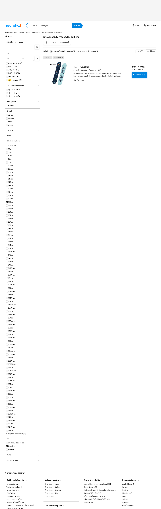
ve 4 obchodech (137, 69)
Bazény (125, 490)
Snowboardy (58, 33)
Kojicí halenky (11, 493)
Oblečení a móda (128, 505)
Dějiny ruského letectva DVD (94, 496)
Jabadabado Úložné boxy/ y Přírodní (97, 499)
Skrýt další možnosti (15, 434)
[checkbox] (7, 63)
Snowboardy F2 (50, 496)
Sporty (28, 33)
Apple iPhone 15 (128, 484)
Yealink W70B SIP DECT (92, 493)
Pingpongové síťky (13, 496)
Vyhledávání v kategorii (15, 42)
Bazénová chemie (12, 484)
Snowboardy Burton (52, 487)
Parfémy (125, 487)
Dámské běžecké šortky (15, 502)
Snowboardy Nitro (51, 493)
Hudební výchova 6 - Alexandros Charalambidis (100, 490)
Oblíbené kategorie (15, 480)
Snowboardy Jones (52, 484)
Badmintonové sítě (13, 490)
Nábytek (125, 502)
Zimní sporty (36, 33)
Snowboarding (47, 33)
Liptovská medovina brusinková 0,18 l (97, 484)
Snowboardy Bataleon (53, 490)
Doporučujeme (129, 480)
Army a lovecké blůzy (14, 499)
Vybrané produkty (92, 480)
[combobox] (49, 25)
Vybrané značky (52, 480)
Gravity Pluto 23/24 (81, 67)
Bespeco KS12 (89, 502)
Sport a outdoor (19, 33)
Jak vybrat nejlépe (53, 505)
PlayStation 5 (127, 493)
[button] (20, 47)
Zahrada (125, 499)
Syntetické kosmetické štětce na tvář (20, 505)
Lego (124, 496)
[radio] (7, 90)
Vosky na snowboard (14, 487)
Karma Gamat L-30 (90, 487)
